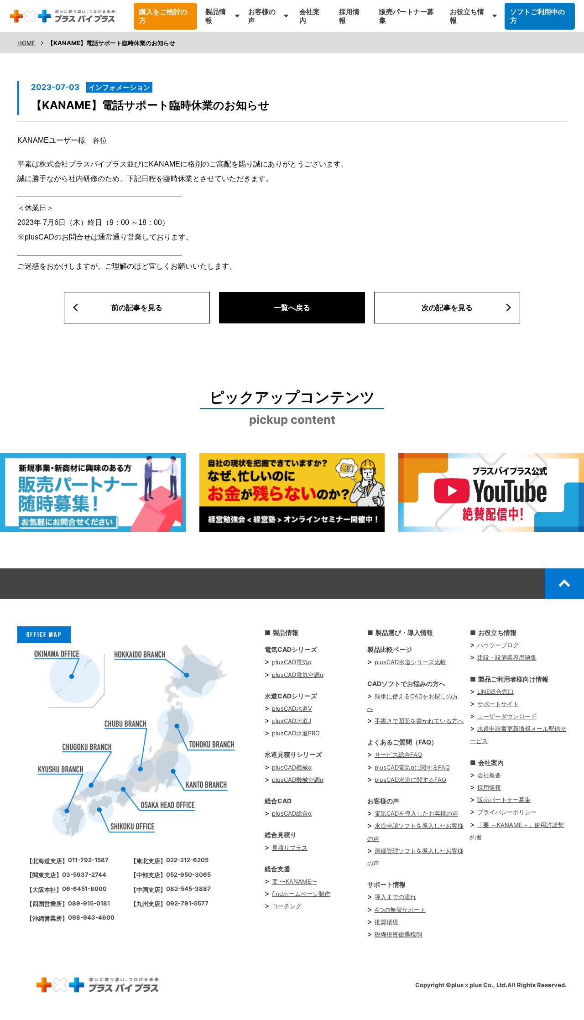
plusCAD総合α (292, 813)
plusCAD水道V (292, 708)
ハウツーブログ (498, 645)
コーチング (287, 906)
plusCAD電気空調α (297, 674)
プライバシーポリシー (507, 812)
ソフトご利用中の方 (537, 16)
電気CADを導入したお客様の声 (416, 813)
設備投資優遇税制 (398, 934)
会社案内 (309, 16)
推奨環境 (386, 922)
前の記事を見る (136, 307)
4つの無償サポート (400, 909)
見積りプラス (290, 847)
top (564, 583)
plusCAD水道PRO (296, 733)
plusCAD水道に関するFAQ (410, 779)
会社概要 (489, 775)
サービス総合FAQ (398, 754)
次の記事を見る (447, 307)
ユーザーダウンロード (507, 716)
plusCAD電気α (292, 662)
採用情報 (349, 16)
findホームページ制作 (301, 893)
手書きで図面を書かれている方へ (419, 720)
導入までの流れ (395, 896)
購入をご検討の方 (163, 16)
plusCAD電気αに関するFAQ (412, 767)
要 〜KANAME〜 (294, 881)
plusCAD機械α (292, 767)
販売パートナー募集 (406, 16)
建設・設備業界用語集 (507, 657)
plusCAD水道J (291, 720)
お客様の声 (262, 16)
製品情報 (215, 16)
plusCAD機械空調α (297, 779)
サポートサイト (498, 704)
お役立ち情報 (467, 16)
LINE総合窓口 (495, 691)
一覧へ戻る (292, 307)
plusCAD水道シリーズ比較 (410, 662)
